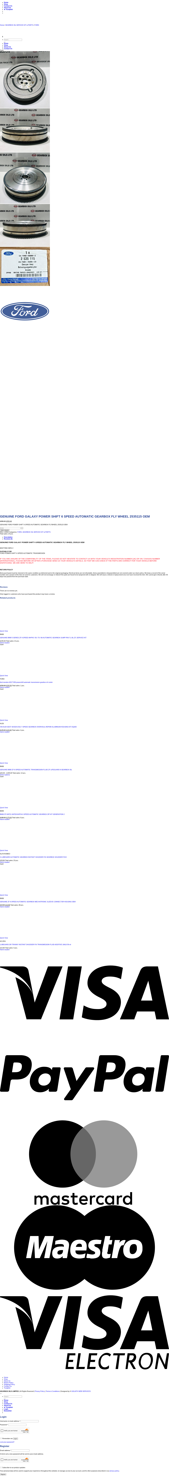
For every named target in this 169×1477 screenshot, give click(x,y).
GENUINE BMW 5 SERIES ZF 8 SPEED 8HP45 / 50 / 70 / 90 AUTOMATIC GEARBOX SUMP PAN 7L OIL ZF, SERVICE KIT (43, 638)
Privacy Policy (40, 1391)
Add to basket (5, 530)
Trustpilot (7, 1388)
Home (6, 2)
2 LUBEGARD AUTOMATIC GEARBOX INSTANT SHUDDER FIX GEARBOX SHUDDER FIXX (33, 857)
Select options (5, 775)
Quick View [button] (4, 631)
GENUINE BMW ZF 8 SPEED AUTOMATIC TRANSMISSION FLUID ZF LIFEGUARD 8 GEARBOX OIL (36, 770)
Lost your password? (7, 1442)
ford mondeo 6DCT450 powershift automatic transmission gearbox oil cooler (26, 682)
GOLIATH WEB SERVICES (81, 1391)
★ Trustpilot (8, 9)
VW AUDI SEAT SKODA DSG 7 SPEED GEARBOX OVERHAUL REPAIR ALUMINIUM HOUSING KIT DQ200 (38, 727)
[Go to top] (1, 1393)
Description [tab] (8, 537)
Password (4, 1425)
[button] (8, 1411)
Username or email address (10, 1421)
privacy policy (114, 1471)
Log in (15, 1438)
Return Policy (8, 1383)
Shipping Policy (9, 1384)
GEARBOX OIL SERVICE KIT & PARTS (19, 25)
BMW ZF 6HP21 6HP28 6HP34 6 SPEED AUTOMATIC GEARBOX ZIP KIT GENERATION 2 (32, 814)
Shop (6, 4)
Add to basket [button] (4, 643)
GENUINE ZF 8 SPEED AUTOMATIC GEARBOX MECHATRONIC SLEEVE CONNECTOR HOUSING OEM (38, 902)
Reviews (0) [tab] (8, 539)
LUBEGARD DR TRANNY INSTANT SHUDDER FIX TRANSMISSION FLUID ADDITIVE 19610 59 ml (35, 944)
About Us (7, 8)
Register (3, 1474)
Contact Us (8, 6)
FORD (37, 25)
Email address (5, 1450)
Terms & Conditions (52, 1391)
